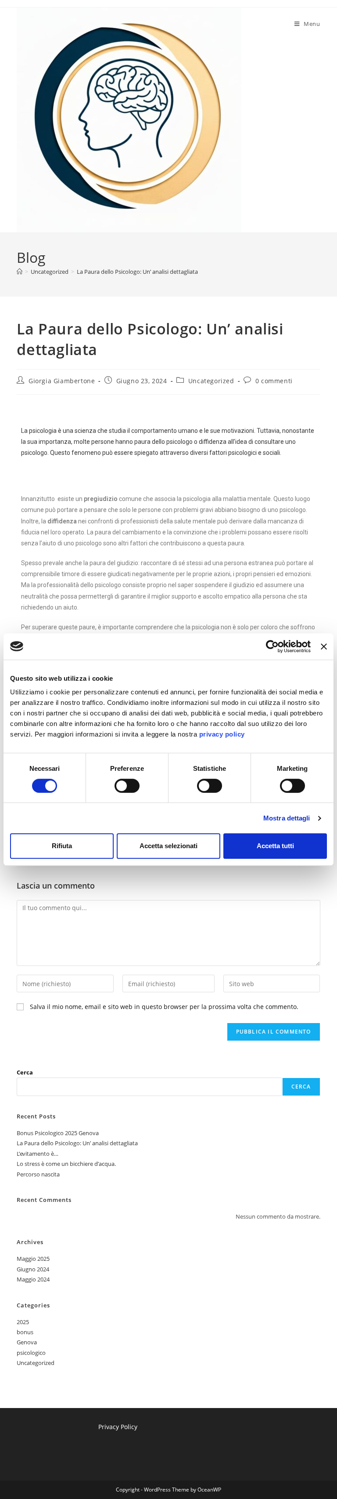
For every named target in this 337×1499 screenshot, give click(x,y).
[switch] (127, 786)
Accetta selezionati (168, 845)
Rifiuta (62, 845)
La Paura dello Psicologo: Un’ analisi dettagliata (137, 272)
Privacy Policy (117, 1427)
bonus (25, 1332)
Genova (27, 1342)
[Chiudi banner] (324, 646)
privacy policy (222, 734)
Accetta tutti (275, 845)
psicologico (31, 1353)
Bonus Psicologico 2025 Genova (58, 1133)
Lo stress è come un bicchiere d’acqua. (66, 1164)
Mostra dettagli (286, 818)
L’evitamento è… (37, 1154)
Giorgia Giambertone (62, 381)
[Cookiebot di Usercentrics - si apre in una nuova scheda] (272, 646)
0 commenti (274, 381)
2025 (23, 1322)
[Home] (19, 272)
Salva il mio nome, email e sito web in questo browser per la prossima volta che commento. (164, 1006)
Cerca (25, 1072)
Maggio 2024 (33, 1279)
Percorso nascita (38, 1174)
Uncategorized (211, 381)
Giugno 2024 (33, 1269)
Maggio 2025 (33, 1259)
